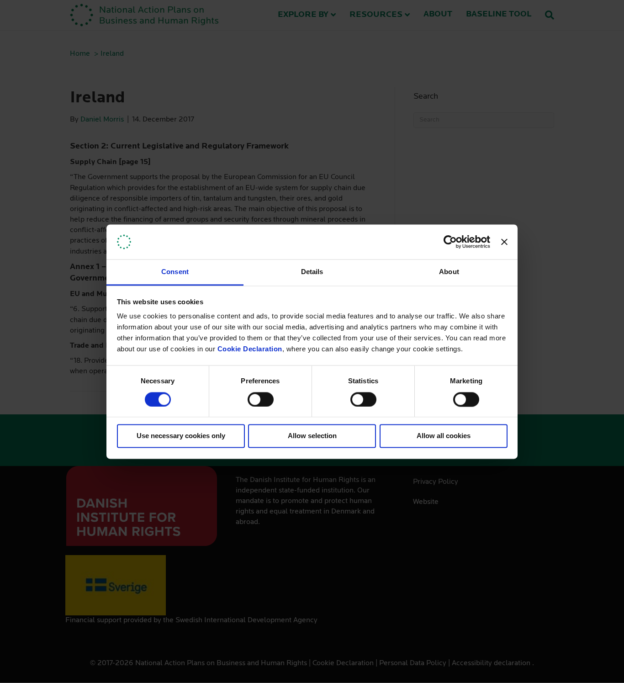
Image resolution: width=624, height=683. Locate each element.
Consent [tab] (175, 272)
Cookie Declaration (249, 349)
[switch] (261, 399)
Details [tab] (312, 272)
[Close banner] (504, 241)
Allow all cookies (444, 436)
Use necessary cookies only (181, 436)
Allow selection (312, 436)
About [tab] (449, 272)
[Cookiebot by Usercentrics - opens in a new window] (450, 242)
